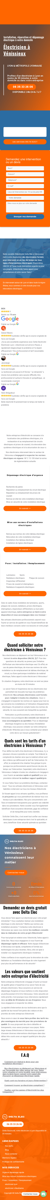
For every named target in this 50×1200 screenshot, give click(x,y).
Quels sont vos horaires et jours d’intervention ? (25, 1081)
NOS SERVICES (10, 1167)
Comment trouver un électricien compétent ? (24, 1085)
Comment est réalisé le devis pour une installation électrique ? (21, 1063)
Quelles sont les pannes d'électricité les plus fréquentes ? (23, 1091)
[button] (44, 12)
